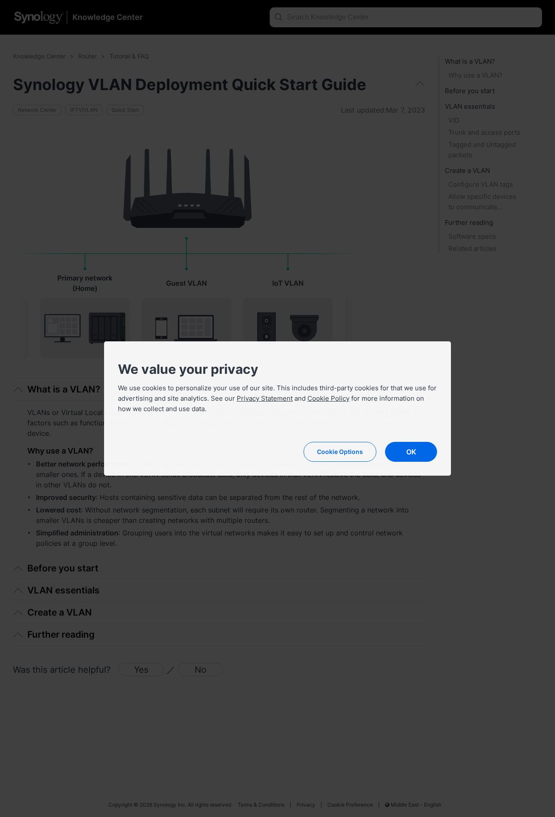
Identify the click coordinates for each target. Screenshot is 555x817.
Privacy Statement (265, 398)
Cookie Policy (328, 398)
